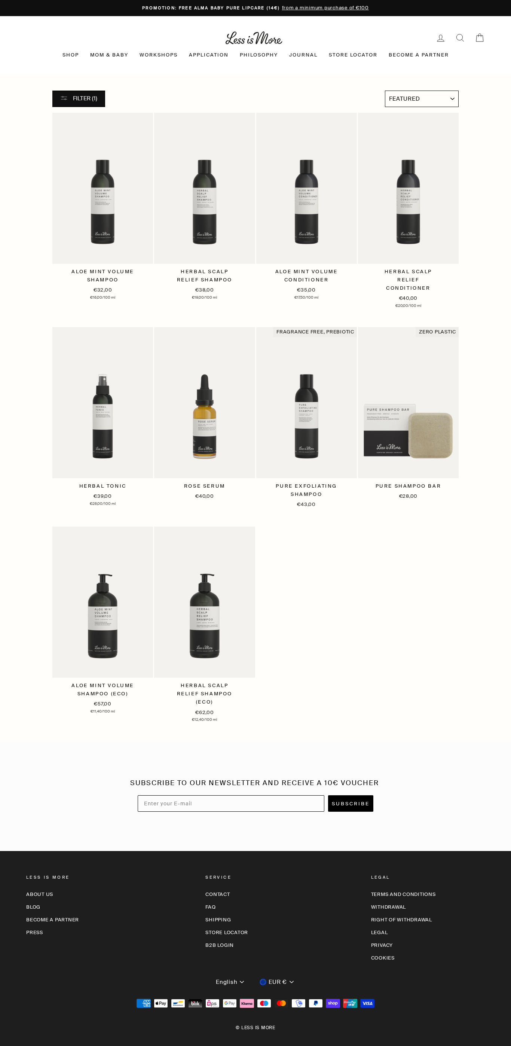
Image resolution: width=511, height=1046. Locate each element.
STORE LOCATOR (353, 55)
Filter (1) (84, 98)
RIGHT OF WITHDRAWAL (401, 920)
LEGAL (379, 932)
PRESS (34, 932)
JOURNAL (303, 55)
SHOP (70, 55)
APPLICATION (209, 55)
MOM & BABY (109, 55)
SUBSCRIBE (351, 803)
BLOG (33, 907)
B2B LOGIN (219, 945)
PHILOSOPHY (259, 55)
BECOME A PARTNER (419, 55)
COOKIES (383, 958)
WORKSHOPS (159, 55)
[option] (255, 8)
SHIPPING (218, 920)
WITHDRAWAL (388, 907)
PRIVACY (382, 945)
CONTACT (217, 894)
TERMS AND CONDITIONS (403, 894)
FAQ (210, 907)
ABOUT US (39, 894)
